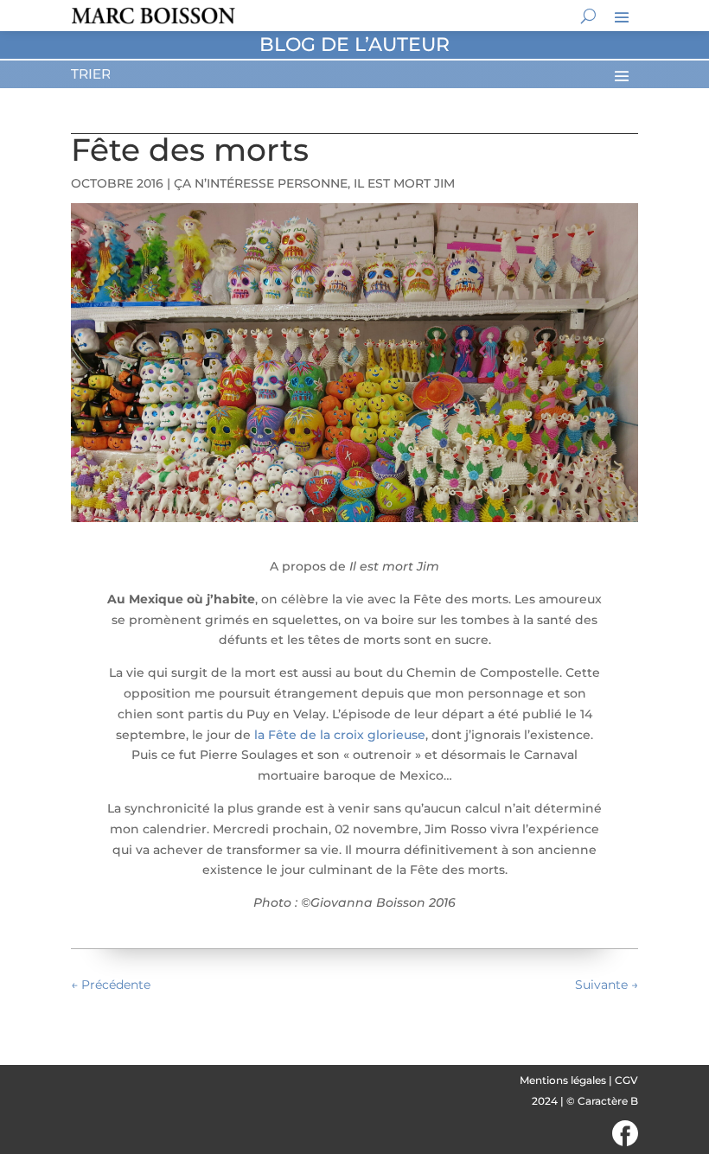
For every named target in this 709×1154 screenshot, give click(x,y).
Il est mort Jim (404, 183)
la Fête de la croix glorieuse (339, 735)
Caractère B (608, 1100)
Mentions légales (563, 1080)
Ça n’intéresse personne (261, 183)
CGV (626, 1080)
